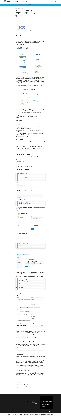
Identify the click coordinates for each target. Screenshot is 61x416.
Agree (52, 414)
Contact (55, 1)
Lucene (16, 82)
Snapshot (20, 37)
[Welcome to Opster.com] (51, 411)
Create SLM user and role (22, 27)
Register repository (21, 28)
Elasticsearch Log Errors (34, 403)
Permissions (20, 24)
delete (21, 48)
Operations (22, 8)
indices (37, 150)
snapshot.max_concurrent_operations (24, 149)
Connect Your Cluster (36, 4)
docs (22, 251)
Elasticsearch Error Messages (35, 402)
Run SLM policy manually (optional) (24, 30)
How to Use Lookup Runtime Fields (23, 384)
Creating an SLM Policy (21, 26)
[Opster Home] (7, 1)
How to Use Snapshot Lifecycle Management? (25, 22)
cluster (30, 78)
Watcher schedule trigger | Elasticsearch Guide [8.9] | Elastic (26, 335)
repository (24, 127)
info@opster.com (26, 401)
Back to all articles (19, 389)
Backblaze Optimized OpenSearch (23, 387)
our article (42, 249)
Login (52, 1)
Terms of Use (48, 414)
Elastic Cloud (22, 238)
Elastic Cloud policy (23, 77)
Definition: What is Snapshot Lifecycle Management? (26, 21)
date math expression (37, 331)
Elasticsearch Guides (18, 8)
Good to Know (20, 25)
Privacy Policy (43, 414)
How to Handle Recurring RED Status (24, 386)
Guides (33, 401)
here (20, 117)
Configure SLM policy (22, 29)
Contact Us (43, 406)
